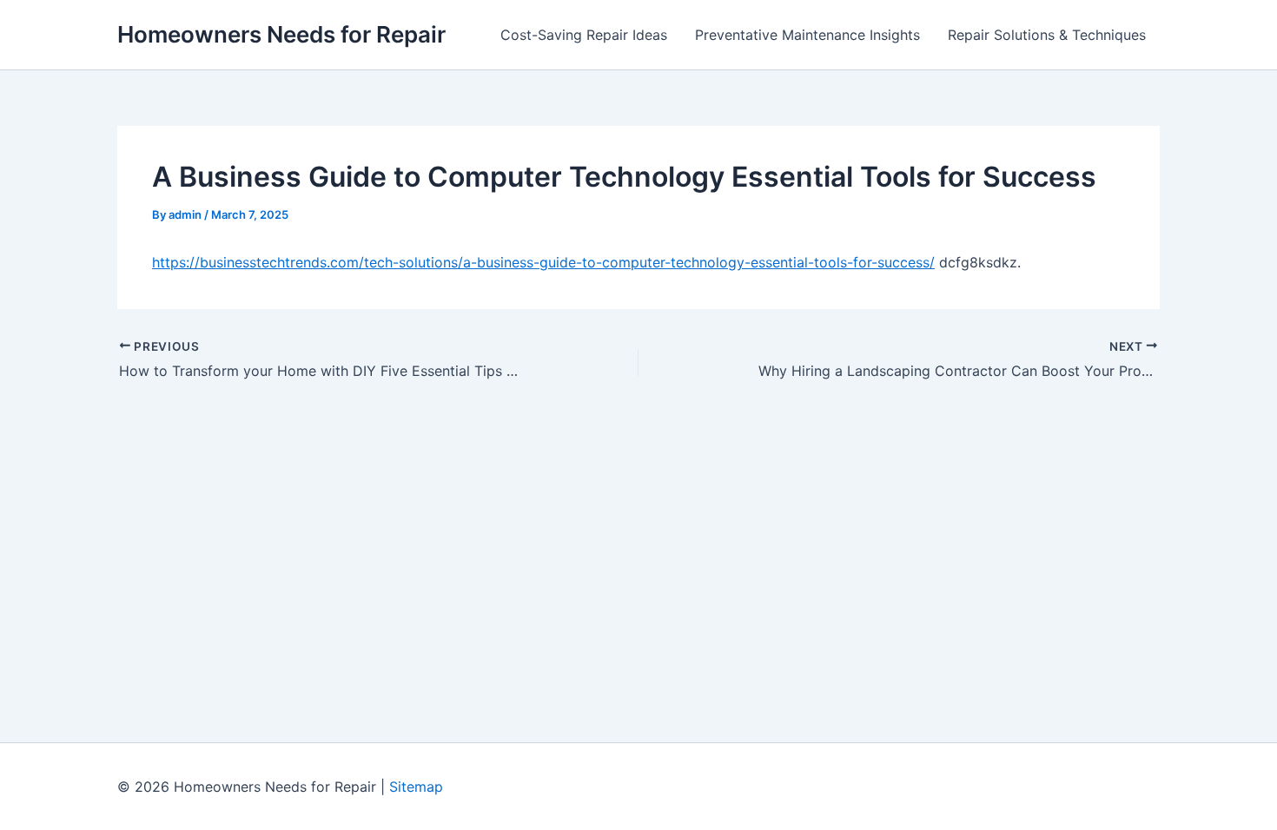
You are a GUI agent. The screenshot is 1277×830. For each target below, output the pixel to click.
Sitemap (416, 786)
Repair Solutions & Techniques (1047, 34)
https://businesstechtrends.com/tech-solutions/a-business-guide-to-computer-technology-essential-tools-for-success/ (543, 262)
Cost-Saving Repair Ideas (583, 34)
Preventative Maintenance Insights (807, 34)
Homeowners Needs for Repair (281, 34)
